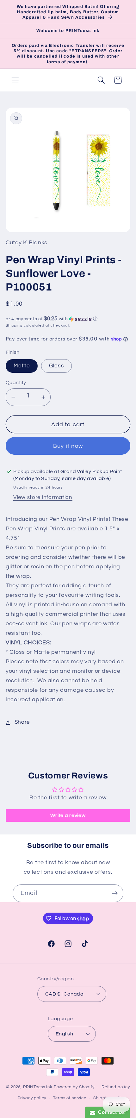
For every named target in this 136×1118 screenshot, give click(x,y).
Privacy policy (32, 1098)
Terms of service (69, 1098)
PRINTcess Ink (38, 1087)
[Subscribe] (114, 893)
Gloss (56, 366)
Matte (22, 366)
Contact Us (110, 1112)
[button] (15, 80)
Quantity (16, 382)
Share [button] (22, 722)
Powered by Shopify (74, 1087)
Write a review (67, 815)
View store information (42, 497)
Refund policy (116, 1087)
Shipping (14, 325)
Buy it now (68, 446)
